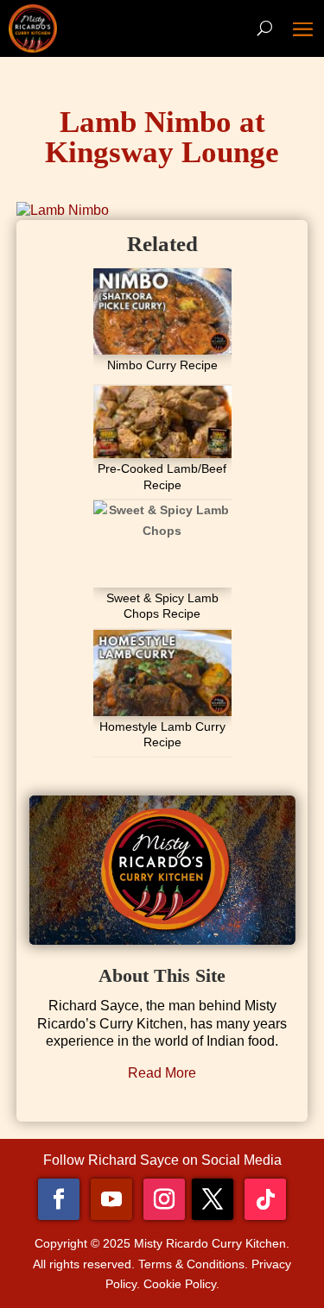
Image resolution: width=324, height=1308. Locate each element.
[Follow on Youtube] (111, 1199)
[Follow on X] (212, 1199)
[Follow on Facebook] (58, 1199)
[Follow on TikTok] (265, 1199)
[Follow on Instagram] (164, 1199)
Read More (162, 1073)
